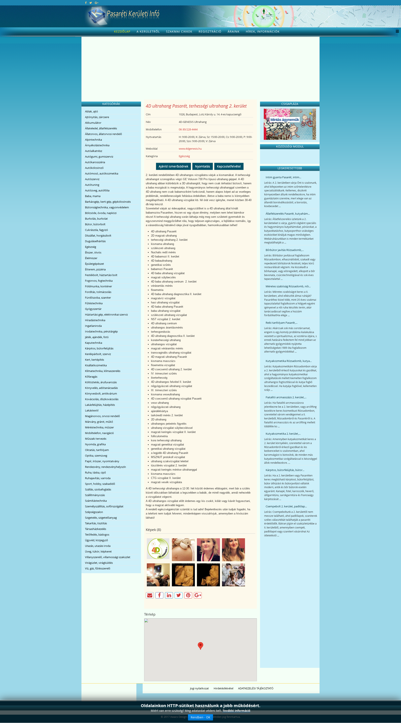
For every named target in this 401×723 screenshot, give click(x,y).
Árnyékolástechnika (97, 145)
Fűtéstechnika (94, 303)
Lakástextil (91, 410)
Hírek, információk (263, 31)
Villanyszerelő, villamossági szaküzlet (107, 557)
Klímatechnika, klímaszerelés (102, 371)
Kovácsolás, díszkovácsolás (101, 399)
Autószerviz (92, 179)
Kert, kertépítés (94, 360)
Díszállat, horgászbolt (98, 235)
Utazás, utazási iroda (97, 546)
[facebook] (85, 3)
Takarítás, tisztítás (96, 523)
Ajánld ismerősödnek (173, 166)
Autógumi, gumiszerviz (99, 156)
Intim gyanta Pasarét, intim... (283, 177)
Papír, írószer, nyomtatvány (102, 461)
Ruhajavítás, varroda (97, 478)
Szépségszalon (94, 512)
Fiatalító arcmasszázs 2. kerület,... (286, 397)
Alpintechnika (93, 139)
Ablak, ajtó (91, 111)
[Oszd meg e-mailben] (150, 595)
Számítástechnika (96, 501)
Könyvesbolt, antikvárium (101, 393)
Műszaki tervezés (95, 438)
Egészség (90, 247)
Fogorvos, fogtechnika (99, 281)
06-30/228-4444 (188, 129)
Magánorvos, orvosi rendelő (102, 416)
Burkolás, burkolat (96, 218)
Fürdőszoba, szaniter (98, 297)
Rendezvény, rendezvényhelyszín (105, 467)
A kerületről (148, 31)
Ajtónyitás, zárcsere (97, 117)
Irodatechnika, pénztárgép (101, 331)
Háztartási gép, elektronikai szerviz (106, 314)
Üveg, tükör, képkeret (98, 551)
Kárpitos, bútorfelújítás (99, 348)
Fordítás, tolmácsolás (98, 292)
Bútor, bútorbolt (95, 224)
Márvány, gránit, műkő (99, 422)
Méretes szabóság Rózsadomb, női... (288, 286)
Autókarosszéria (95, 162)
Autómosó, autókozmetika (101, 173)
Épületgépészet (94, 264)
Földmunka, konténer (98, 286)
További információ (236, 711)
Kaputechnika (93, 343)
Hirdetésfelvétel (223, 688)
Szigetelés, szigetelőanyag (101, 517)
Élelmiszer (91, 258)
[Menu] (396, 31)
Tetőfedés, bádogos (97, 534)
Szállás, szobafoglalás (98, 489)
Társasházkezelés (95, 529)
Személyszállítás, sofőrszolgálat (104, 506)
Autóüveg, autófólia (97, 190)
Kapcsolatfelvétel (229, 166)
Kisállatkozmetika (96, 365)
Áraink (234, 31)
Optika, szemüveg (96, 455)
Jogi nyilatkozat (199, 688)
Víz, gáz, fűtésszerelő (97, 568)
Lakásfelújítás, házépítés (100, 405)
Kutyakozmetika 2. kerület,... (283, 433)
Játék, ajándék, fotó (97, 337)
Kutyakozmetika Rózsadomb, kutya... (289, 361)
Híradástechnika (95, 320)
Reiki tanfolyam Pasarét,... (281, 323)
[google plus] (96, 3)
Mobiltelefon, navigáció (99, 433)
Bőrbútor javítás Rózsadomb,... (285, 250)
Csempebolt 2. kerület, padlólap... (286, 506)
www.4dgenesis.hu (190, 148)
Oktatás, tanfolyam (97, 450)
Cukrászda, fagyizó (96, 230)
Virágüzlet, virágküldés (99, 563)
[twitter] (90, 3)
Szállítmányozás (95, 495)
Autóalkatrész (93, 151)
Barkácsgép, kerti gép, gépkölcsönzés (108, 202)
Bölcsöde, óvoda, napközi (101, 213)
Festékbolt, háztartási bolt (101, 275)
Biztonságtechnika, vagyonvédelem (107, 207)
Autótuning (92, 185)
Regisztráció (210, 31)
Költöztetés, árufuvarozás (101, 382)
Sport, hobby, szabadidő (100, 484)
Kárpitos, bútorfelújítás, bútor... (285, 470)
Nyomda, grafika (95, 444)
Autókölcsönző (94, 168)
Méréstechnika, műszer (99, 427)
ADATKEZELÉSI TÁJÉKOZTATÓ (255, 688)
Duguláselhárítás (95, 241)
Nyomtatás (202, 166)
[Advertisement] (200, 68)
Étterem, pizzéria (95, 269)
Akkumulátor (93, 123)
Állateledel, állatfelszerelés (101, 128)
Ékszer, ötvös (93, 252)
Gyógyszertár (93, 309)
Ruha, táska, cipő (95, 472)
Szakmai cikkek (179, 31)
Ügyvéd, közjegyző (96, 540)
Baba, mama (92, 196)
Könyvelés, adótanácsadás (101, 388)
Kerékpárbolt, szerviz (98, 354)
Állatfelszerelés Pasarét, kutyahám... (288, 213)
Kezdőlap (122, 31)
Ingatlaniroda (93, 326)
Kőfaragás (91, 376)
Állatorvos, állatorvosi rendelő (103, 134)
